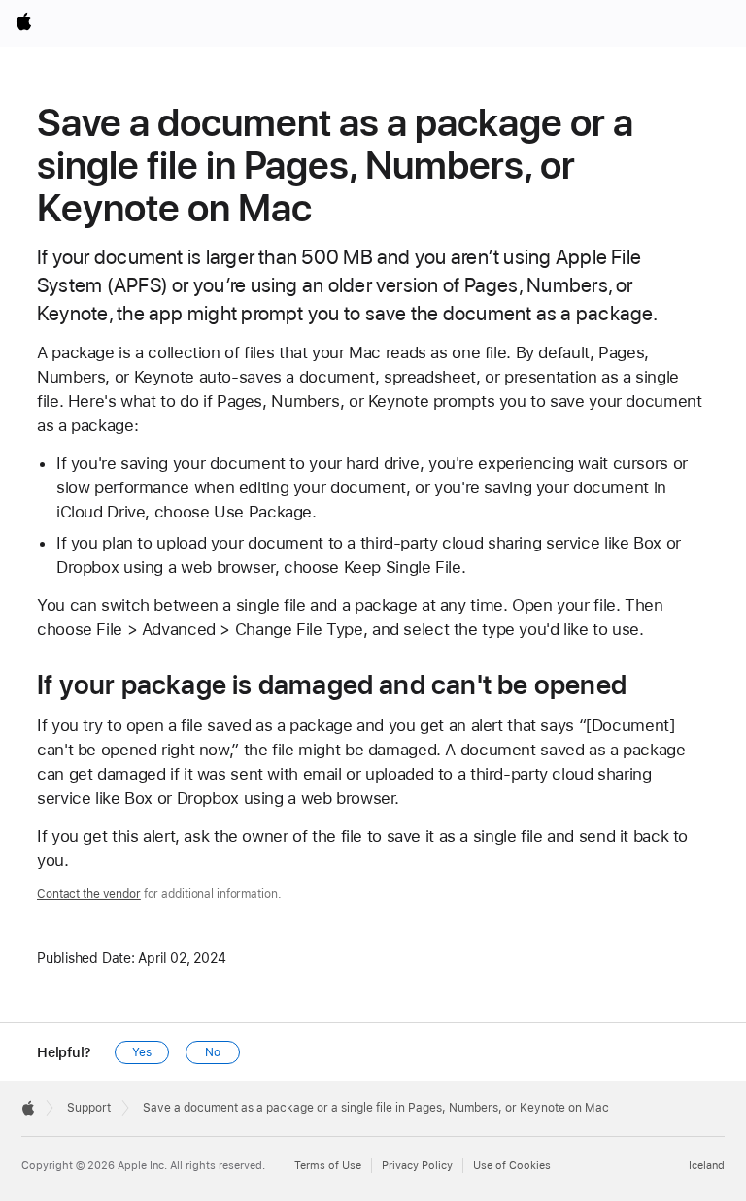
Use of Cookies (512, 1165)
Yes (142, 1052)
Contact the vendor (89, 894)
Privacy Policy (417, 1165)
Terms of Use (327, 1165)
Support (89, 1108)
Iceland (707, 1165)
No (212, 1052)
